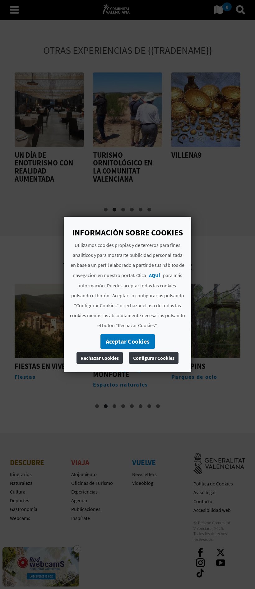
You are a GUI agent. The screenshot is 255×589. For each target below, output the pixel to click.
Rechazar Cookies (100, 358)
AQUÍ (154, 275)
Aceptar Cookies (128, 341)
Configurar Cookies (153, 358)
